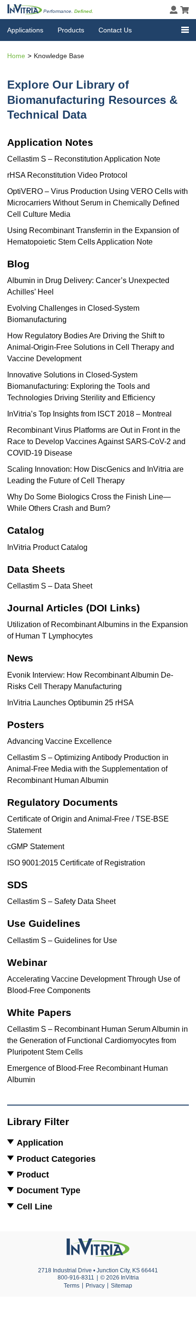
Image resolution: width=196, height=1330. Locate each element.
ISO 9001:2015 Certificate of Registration (76, 863)
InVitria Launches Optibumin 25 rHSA (70, 703)
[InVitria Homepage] (24, 9)
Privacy (95, 1286)
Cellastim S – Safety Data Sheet (61, 901)
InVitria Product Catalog (47, 547)
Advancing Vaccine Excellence (59, 741)
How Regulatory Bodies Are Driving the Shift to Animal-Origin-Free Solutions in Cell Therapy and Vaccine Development (90, 347)
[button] (185, 30)
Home (16, 56)
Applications (25, 30)
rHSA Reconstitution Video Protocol (67, 175)
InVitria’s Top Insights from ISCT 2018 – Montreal (89, 414)
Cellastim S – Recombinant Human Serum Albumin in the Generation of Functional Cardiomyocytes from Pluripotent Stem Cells (97, 1040)
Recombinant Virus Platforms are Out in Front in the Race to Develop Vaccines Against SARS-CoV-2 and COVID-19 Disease (96, 441)
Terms (71, 1286)
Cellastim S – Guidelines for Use (62, 940)
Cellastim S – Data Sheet (49, 586)
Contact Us (115, 30)
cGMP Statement (35, 847)
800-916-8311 (76, 1277)
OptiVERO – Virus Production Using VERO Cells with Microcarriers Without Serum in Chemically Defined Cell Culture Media (97, 202)
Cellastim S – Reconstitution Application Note (83, 159)
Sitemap (121, 1286)
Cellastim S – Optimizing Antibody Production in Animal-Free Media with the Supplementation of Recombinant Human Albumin (87, 768)
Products (71, 30)
